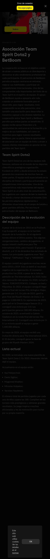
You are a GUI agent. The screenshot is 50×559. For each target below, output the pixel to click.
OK (30, 541)
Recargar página (25, 8)
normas (15, 552)
